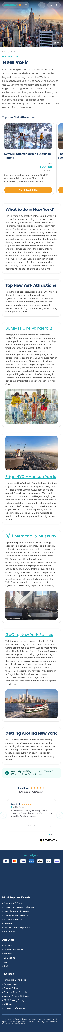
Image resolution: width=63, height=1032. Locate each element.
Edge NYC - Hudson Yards (30, 476)
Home (4, 52)
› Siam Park (8, 923)
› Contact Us (8, 957)
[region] (31, 815)
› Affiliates (7, 1004)
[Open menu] (26, 5)
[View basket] (50, 5)
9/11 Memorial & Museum (30, 536)
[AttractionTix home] (12, 5)
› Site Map (7, 945)
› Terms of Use (9, 983)
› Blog (5, 965)
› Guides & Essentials (12, 949)
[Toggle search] (41, 5)
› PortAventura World (12, 919)
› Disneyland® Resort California (18, 907)
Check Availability (28, 190)
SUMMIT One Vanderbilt (28, 328)
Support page (35, 774)
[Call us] (57, 5)
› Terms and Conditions (14, 979)
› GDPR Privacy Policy (13, 1000)
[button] (3, 815)
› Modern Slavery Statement (16, 996)
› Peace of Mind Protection (15, 992)
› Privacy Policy (10, 988)
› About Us (7, 953)
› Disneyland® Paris (12, 903)
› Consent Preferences (13, 1008)
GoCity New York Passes (29, 634)
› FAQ (4, 961)
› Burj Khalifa (8, 931)
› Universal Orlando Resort (15, 915)
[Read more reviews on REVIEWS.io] (48, 840)
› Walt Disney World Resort (15, 911)
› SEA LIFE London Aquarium (16, 927)
